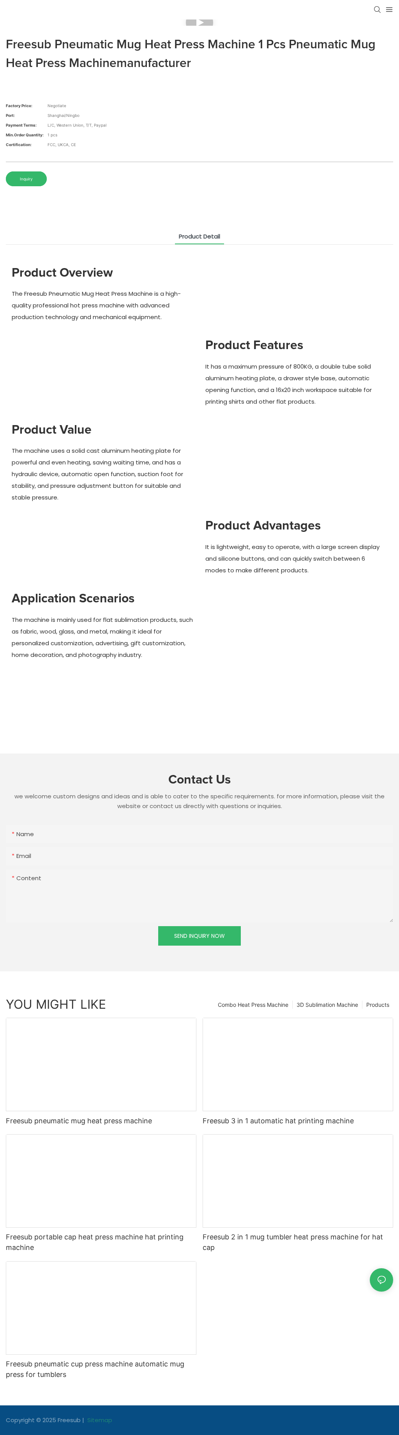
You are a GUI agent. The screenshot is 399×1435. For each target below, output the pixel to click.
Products (377, 1004)
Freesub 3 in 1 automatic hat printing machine (278, 1121)
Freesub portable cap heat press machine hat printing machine (95, 1242)
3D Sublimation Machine (327, 1004)
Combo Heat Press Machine (253, 1004)
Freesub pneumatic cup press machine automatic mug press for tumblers (95, 1369)
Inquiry (26, 179)
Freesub (69, 1420)
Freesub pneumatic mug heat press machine (79, 1121)
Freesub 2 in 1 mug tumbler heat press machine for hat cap (293, 1242)
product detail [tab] (199, 236)
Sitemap (99, 1420)
